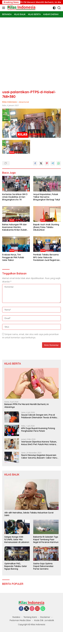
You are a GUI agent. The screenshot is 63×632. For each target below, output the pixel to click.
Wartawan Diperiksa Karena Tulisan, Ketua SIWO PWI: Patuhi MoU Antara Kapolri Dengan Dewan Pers (39, 443)
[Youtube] (37, 608)
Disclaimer (45, 617)
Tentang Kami (30, 617)
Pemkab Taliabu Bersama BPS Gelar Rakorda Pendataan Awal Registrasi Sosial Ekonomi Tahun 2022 (46, 257)
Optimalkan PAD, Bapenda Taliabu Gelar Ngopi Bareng (15, 566)
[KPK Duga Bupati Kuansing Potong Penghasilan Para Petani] (11, 430)
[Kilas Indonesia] (21, 7)
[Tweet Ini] (41, 163)
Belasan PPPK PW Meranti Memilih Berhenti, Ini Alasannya (31, 2)
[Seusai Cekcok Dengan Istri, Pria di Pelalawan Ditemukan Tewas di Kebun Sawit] (11, 417)
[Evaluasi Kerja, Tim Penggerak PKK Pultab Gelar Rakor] (16, 244)
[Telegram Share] (53, 163)
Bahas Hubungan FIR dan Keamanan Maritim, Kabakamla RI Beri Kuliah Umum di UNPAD (14, 227)
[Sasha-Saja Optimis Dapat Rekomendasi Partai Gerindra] (46, 553)
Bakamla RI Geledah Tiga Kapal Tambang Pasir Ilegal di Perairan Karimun (45, 539)
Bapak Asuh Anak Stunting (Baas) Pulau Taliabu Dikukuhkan (46, 227)
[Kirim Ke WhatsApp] (58, 163)
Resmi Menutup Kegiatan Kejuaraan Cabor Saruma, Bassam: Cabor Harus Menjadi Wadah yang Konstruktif (39, 456)
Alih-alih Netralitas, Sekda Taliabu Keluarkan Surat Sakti (28, 514)
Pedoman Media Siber (20, 620)
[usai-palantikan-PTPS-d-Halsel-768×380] (16, 147)
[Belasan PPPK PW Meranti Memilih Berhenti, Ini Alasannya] (31, 383)
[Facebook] (21, 608)
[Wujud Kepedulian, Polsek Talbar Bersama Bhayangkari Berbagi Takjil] (47, 183)
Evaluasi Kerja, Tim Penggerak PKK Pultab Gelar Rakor (13, 257)
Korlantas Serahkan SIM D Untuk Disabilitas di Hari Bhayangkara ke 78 (15, 197)
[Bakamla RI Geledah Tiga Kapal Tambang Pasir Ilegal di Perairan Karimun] (46, 527)
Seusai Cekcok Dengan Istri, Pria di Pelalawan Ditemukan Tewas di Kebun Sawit (39, 416)
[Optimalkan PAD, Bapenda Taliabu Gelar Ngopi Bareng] (17, 553)
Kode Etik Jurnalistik (44, 620)
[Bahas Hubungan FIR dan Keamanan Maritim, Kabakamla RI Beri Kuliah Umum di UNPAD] (16, 214)
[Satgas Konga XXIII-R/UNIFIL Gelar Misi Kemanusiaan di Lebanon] (17, 527)
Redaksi (16, 617)
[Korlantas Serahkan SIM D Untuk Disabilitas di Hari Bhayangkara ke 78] (16, 183)
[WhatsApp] (42, 608)
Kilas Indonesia (9, 102)
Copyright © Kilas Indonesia (31, 624)
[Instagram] (32, 608)
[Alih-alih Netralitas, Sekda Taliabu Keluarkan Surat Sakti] (31, 494)
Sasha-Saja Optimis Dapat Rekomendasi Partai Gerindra (43, 566)
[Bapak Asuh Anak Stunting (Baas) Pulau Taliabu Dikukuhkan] (47, 214)
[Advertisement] (31, 50)
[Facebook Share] (35, 163)
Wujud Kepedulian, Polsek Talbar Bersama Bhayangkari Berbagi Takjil (46, 197)
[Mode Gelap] (54, 7)
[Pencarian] (59, 7)
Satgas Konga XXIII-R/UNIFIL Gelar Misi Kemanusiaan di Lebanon (16, 539)
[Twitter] (26, 608)
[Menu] (4, 7)
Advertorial (24, 102)
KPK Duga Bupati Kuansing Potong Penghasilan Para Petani (38, 429)
